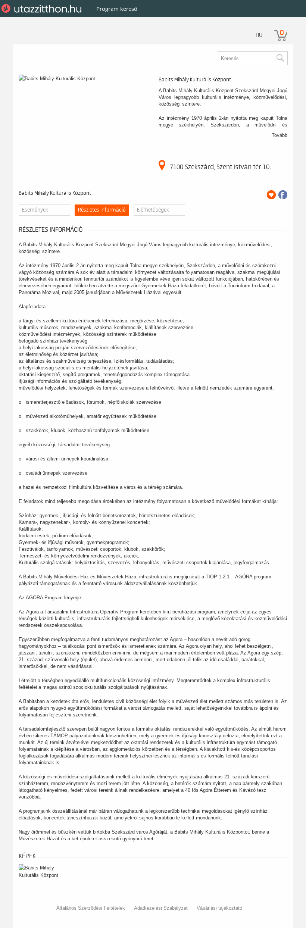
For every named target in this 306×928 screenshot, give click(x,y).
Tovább (279, 135)
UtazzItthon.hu (42, 9)
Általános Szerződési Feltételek (90, 908)
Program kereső (116, 8)
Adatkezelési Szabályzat (161, 908)
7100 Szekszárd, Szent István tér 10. (220, 167)
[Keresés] (280, 58)
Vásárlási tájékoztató (219, 908)
